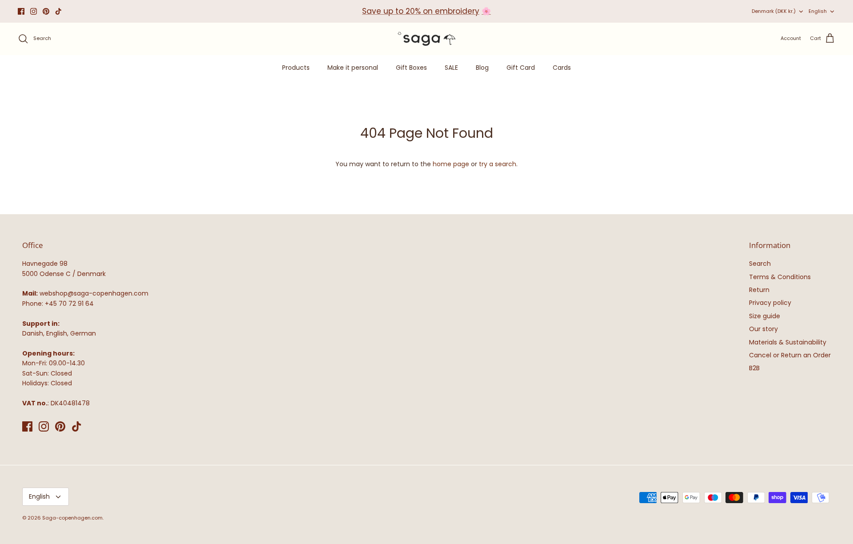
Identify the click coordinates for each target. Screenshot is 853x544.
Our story (763, 328)
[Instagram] (33, 11)
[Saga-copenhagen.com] (426, 39)
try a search (497, 164)
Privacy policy (770, 302)
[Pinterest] (46, 11)
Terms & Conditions (780, 276)
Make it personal (352, 67)
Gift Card (520, 67)
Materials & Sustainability (787, 342)
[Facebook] (21, 11)
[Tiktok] (58, 11)
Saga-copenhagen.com (72, 517)
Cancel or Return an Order (790, 355)
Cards (562, 67)
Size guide (764, 316)
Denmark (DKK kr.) (774, 11)
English (818, 11)
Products (296, 67)
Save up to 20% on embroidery (420, 11)
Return (759, 289)
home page (451, 164)
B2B (754, 368)
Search (760, 263)
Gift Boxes (411, 67)
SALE (451, 67)
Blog (482, 67)
